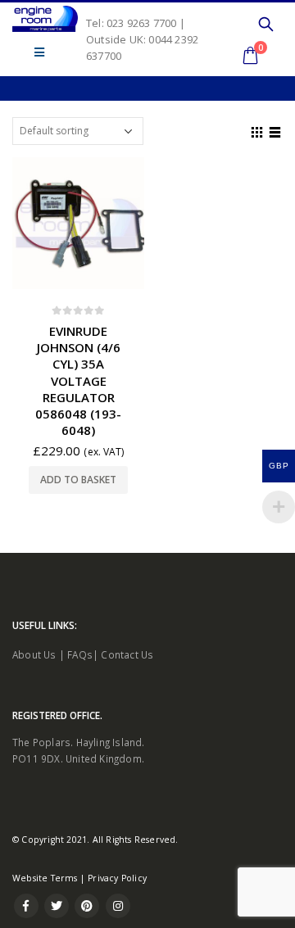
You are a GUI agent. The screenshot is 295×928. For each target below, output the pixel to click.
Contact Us (127, 654)
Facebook (26, 906)
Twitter (56, 906)
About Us (34, 654)
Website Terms (45, 878)
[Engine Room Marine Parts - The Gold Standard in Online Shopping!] (45, 19)
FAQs (80, 654)
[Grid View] (257, 130)
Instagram (118, 906)
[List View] (275, 130)
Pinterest (87, 906)
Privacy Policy (117, 878)
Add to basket (78, 480)
